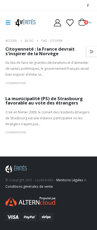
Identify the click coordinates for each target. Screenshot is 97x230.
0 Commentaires (15, 132)
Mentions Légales (69, 180)
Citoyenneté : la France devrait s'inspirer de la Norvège (40, 51)
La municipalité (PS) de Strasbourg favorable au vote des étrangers (44, 100)
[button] (9, 22)
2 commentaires (15, 83)
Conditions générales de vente (29, 186)
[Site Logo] (25, 22)
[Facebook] (87, 5)
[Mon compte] (57, 22)
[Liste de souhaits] (69, 22)
